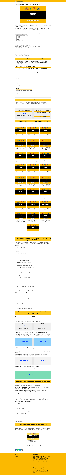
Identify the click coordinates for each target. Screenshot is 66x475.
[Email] (22, 450)
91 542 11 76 (42, 326)
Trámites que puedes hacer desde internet (23, 47)
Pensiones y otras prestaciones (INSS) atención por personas (25, 49)
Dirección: (18, 36)
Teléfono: (18, 37)
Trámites (44, 1)
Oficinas (49, 1)
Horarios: (18, 39)
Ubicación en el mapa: (20, 40)
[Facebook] (16, 450)
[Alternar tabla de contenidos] (39, 33)
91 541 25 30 (42, 341)
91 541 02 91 (42, 360)
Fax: (17, 38)
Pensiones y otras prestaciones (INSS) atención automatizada (25, 50)
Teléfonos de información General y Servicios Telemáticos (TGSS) (26, 51)
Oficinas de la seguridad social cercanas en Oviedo (23, 45)
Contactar (16, 456)
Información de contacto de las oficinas (21, 34)
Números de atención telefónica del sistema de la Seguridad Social (25, 48)
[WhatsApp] (18, 450)
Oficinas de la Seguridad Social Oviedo (22, 35)
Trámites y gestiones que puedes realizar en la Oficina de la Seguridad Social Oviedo (28, 46)
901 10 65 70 (24, 341)
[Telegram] (20, 450)
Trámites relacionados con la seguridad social (22, 55)
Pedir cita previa (39, 1)
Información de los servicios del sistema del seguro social (24, 54)
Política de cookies (17, 459)
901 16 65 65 (24, 326)
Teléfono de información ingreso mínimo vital (23, 52)
